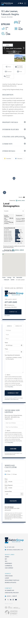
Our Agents (7, 315)
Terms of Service (13, 399)
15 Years (15, 474)
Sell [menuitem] (6, 561)
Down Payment (9, 485)
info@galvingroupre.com (15, 549)
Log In (8, 596)
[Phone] (18, 3)
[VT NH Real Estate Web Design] (15, 613)
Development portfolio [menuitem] (12, 580)
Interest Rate (8, 491)
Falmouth (6, 279)
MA (14, 277)
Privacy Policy (10, 386)
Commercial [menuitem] (8, 565)
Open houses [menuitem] (9, 576)
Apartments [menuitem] (8, 563)
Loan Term (7, 471)
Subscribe (13, 449)
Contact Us (13, 311)
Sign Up (14, 596)
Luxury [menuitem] (7, 578)
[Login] (22, 3)
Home (3, 277)
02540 (12, 279)
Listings (9, 277)
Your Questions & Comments (12, 355)
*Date (6, 342)
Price (6, 479)
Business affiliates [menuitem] (10, 582)
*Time (6, 349)
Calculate (13, 501)
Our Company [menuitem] (9, 568)
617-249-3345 (11, 302)
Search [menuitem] (7, 556)
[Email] (21, 3)
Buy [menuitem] (6, 559)
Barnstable (19, 277)
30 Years (8, 474)
